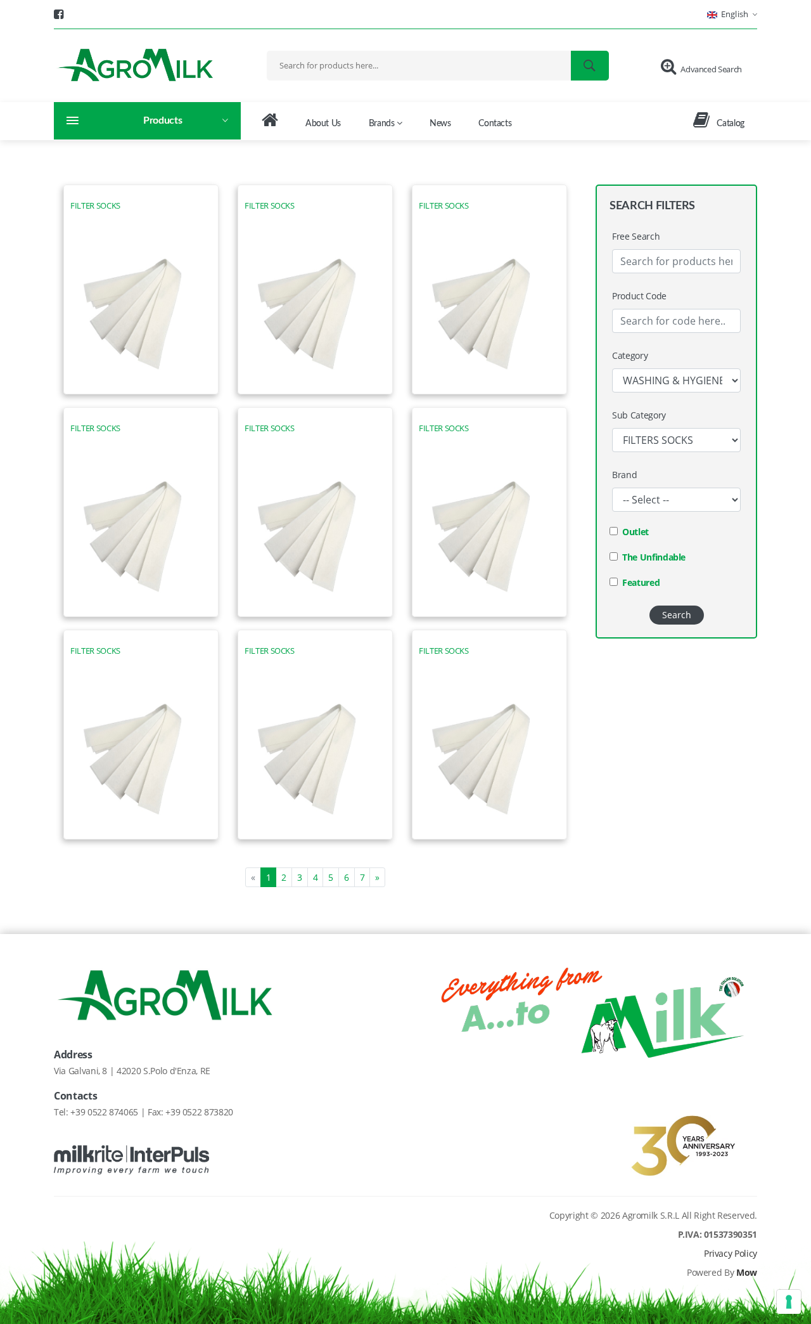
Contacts (494, 123)
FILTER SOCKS (95, 206)
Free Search (636, 236)
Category (630, 355)
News (440, 123)
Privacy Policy (730, 1253)
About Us (323, 123)
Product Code (639, 296)
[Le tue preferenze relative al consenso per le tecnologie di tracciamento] (789, 1302)
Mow (746, 1272)
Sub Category (639, 415)
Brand (624, 475)
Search (676, 615)
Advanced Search (711, 69)
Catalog (729, 123)
